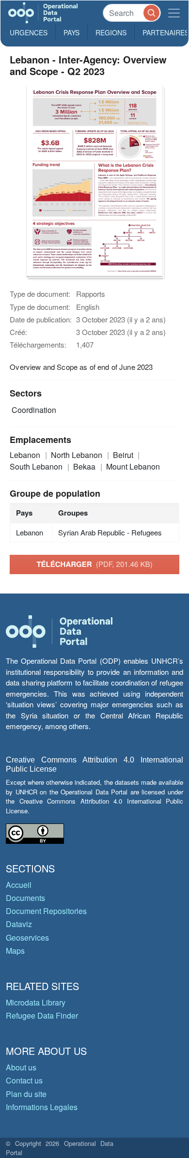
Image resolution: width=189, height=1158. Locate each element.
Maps (15, 950)
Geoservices (27, 937)
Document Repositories (46, 910)
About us (21, 1067)
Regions (110, 32)
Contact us (24, 1080)
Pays (71, 32)
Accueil (19, 884)
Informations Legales (42, 1106)
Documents (25, 897)
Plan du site (26, 1093)
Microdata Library (35, 1002)
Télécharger (94, 564)
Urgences (28, 32)
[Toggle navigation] (174, 13)
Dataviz (19, 923)
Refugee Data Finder (42, 1015)
